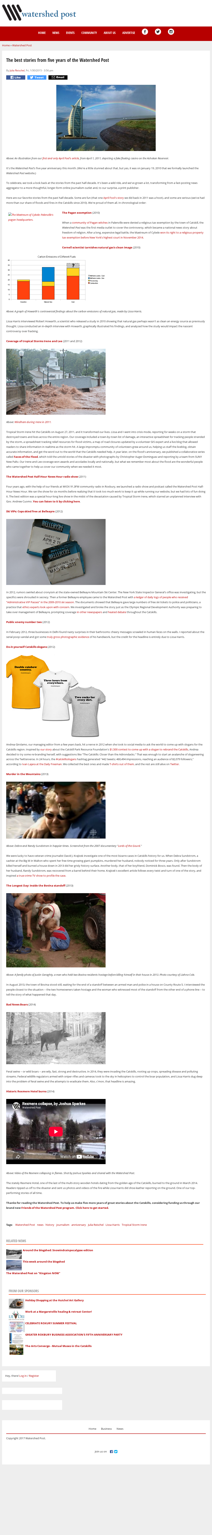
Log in (23, 1376)
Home (42, 33)
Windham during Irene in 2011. (33, 422)
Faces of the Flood (26, 457)
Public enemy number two (24, 622)
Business (106, 1429)
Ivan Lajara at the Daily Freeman (42, 764)
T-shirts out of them (122, 764)
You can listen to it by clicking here (56, 501)
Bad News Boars (17, 1004)
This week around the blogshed (44, 1261)
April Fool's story (113, 198)
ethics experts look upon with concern (45, 607)
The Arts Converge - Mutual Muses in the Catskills (58, 1346)
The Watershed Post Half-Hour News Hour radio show (42, 476)
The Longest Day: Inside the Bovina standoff (36, 885)
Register (34, 1376)
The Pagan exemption (77, 212)
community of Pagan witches (89, 222)
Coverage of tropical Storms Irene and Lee (34, 341)
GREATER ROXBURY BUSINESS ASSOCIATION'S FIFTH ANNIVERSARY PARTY (73, 1334)
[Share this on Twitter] (37, 77)
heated (112, 612)
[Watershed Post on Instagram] (171, 31)
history (50, 1225)
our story (46, 749)
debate (121, 612)
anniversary (78, 1225)
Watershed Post (22, 45)
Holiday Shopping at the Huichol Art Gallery (54, 1300)
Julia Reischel (17, 70)
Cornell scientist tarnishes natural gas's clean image (97, 247)
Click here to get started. (93, 1208)
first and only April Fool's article (60, 158)
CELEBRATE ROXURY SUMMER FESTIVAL (51, 1323)
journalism (62, 1225)
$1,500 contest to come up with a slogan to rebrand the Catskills (149, 749)
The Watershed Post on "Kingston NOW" (33, 1273)
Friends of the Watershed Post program (47, 1208)
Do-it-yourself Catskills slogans (27, 647)
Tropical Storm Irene (134, 1225)
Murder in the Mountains (23, 774)
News (55, 33)
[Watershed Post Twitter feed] (158, 31)
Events (70, 33)
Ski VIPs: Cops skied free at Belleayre (30, 511)
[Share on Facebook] (16, 77)
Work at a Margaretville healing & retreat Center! (58, 1311)
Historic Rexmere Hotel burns (26, 1091)
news (40, 1225)
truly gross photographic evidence (68, 637)
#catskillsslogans (66, 759)
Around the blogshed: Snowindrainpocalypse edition (58, 1250)
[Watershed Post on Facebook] (145, 31)
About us (110, 33)
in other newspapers (90, 612)
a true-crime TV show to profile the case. (41, 875)
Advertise (128, 33)
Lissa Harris (113, 1225)
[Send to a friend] (58, 77)
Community (89, 33)
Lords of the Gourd (129, 846)
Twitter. (175, 764)
